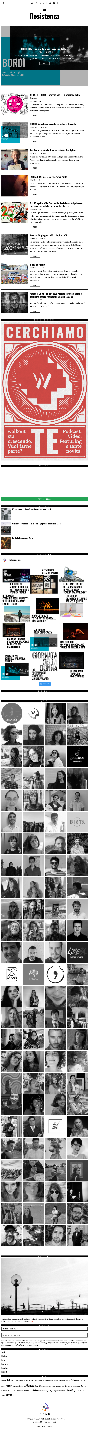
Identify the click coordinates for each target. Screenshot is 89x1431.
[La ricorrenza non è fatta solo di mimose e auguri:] (44, 666)
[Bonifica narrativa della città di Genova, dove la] (15, 666)
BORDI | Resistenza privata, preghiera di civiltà (53, 124)
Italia (49, 1386)
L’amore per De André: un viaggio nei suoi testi (31, 509)
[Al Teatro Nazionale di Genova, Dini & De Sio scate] (73, 666)
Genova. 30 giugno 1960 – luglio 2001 (48, 235)
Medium (43, 153)
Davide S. (34, 209)
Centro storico (38, 1381)
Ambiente (3, 1381)
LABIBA (53, 1386)
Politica (36, 1390)
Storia (82, 1390)
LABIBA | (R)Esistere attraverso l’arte (48, 176)
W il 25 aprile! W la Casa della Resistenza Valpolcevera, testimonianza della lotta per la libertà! (57, 205)
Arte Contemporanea (18, 1380)
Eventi (8, 1385)
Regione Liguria (50, 1391)
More (44, 63)
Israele (46, 1386)
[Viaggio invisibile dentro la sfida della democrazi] (44, 637)
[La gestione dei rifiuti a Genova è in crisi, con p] (73, 579)
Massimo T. (35, 153)
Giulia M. (34, 238)
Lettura (62, 1386)
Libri (66, 1386)
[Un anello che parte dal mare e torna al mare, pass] (15, 608)
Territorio (9, 1395)
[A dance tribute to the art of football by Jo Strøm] (44, 608)
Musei (3, 1391)
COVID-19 (68, 1380)
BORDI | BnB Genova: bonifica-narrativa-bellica (44, 49)
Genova (30, 1385)
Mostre (83, 1386)
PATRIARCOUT (28, 1390)
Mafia (74, 1386)
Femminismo (15, 1386)
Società (70, 1390)
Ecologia (3, 1386)
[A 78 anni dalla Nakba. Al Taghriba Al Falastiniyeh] (44, 579)
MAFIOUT (78, 1386)
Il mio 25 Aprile (37, 264)
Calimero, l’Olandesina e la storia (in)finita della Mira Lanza (36, 523)
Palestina (20, 1391)
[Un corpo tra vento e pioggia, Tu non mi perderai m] (73, 637)
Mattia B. (41, 52)
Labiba (33, 180)
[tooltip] (11, 713)
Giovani (37, 1386)
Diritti (79, 1380)
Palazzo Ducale (14, 1391)
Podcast (4, 1372)
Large (41, 101)
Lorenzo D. (35, 268)
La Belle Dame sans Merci (22, 538)
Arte (9, 1380)
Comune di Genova (54, 1380)
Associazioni (30, 1380)
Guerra (42, 1386)
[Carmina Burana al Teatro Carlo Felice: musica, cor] (15, 637)
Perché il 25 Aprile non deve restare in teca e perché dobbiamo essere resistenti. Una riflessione (56, 295)
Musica (7, 1390)
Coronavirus (62, 1381)
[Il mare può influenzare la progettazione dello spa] (73, 608)
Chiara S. (34, 101)
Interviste (4, 1364)
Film (25, 1386)
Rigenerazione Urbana (60, 1391)
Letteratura (58, 1386)
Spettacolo (76, 1391)
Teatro (3, 1395)
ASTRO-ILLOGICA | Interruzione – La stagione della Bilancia (55, 96)
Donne (84, 1380)
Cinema (47, 1380)
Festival (21, 1386)
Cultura (74, 1380)
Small (3, 1352)
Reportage (49, 52)
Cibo (43, 1381)
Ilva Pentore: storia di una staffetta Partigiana (53, 150)
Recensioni (42, 1391)
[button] (85, 1335)
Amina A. (34, 300)
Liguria (70, 1386)
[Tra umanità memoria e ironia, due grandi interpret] (15, 579)
